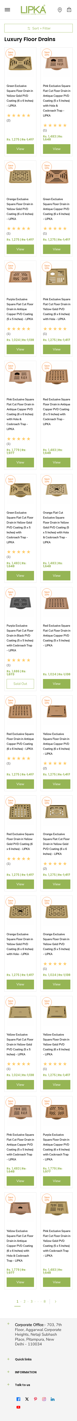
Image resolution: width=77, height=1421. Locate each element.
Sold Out (20, 683)
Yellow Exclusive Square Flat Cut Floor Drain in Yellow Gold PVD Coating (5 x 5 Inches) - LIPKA (20, 1044)
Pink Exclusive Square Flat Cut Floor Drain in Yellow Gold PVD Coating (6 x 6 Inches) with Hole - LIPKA (56, 309)
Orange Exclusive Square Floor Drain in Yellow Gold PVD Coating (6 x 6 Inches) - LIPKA (20, 209)
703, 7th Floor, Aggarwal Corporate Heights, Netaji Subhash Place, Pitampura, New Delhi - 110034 (38, 1334)
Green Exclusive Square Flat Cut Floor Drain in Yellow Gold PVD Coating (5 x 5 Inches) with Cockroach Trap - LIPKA (20, 527)
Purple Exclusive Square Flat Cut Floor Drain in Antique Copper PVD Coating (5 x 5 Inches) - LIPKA (20, 309)
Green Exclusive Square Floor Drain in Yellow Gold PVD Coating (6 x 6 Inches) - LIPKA (20, 96)
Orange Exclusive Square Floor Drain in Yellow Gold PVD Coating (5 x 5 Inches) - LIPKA (56, 944)
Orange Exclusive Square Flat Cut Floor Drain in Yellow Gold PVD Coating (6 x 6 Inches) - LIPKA (56, 844)
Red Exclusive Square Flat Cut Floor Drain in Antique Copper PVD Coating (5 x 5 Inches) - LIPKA (56, 635)
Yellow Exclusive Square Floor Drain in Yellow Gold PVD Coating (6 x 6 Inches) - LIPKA (56, 1044)
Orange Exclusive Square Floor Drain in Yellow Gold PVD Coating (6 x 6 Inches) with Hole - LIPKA (20, 944)
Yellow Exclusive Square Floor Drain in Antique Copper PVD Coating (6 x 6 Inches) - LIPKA (56, 744)
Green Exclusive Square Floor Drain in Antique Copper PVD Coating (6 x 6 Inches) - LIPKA (56, 209)
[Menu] (7, 9)
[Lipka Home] (33, 9)
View (20, 149)
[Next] (57, 1301)
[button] (69, 9)
